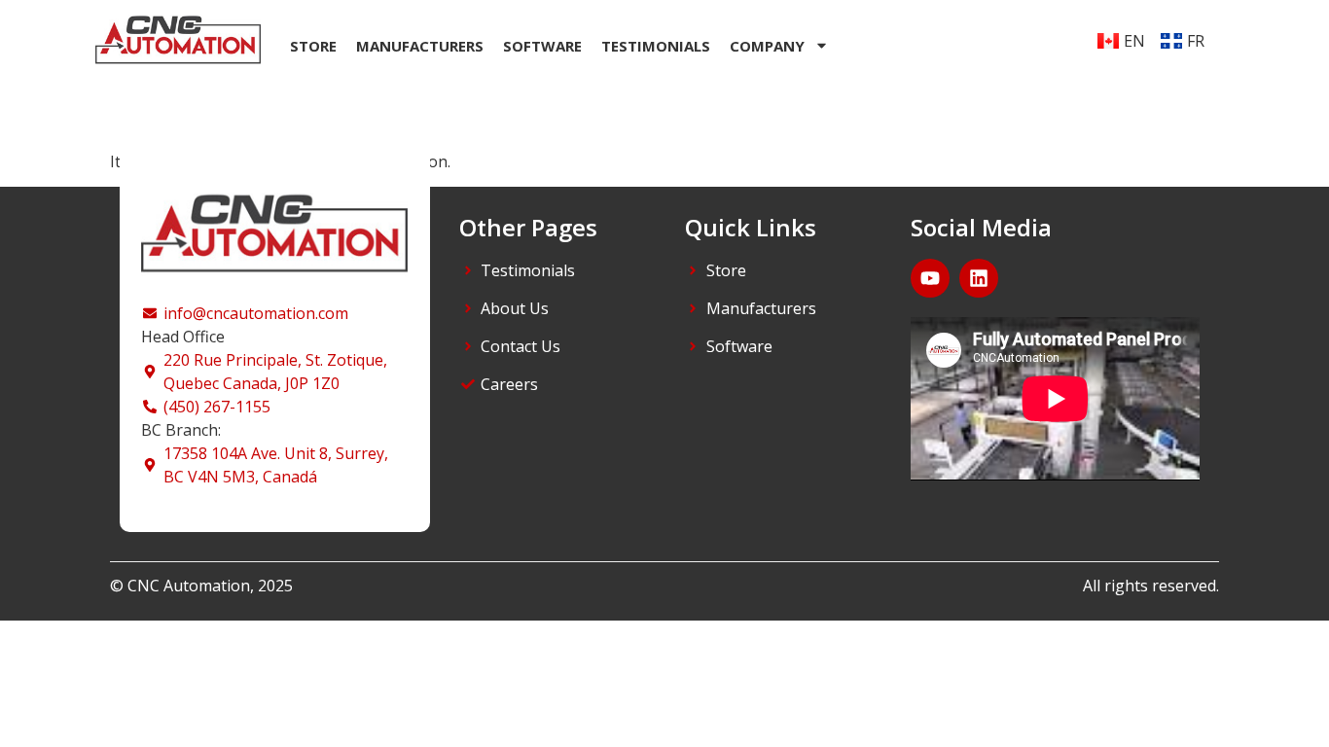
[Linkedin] (978, 278)
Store (313, 45)
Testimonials (655, 45)
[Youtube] (930, 278)
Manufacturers (420, 45)
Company (767, 45)
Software (542, 45)
